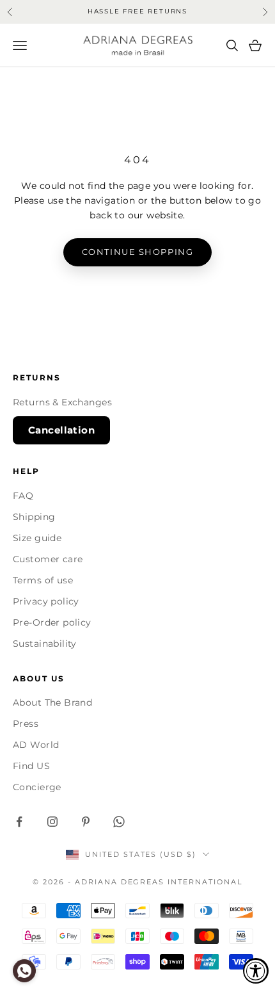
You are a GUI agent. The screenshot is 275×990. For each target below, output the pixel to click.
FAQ (23, 495)
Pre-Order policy (52, 622)
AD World (36, 745)
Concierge (37, 787)
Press (25, 723)
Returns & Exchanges (62, 402)
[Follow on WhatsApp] (119, 821)
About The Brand (52, 702)
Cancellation (61, 430)
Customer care (47, 559)
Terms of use (43, 580)
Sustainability (45, 643)
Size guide (37, 538)
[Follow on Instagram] (52, 821)
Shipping (34, 517)
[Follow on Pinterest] (85, 821)
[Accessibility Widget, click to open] (256, 971)
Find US (31, 766)
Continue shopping (138, 252)
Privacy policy (46, 601)
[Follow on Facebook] (19, 821)
